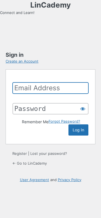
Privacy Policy (69, 179)
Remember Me (35, 121)
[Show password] (82, 108)
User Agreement (34, 179)
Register (19, 153)
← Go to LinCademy (29, 163)
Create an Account (22, 61)
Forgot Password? (64, 121)
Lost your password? (48, 153)
